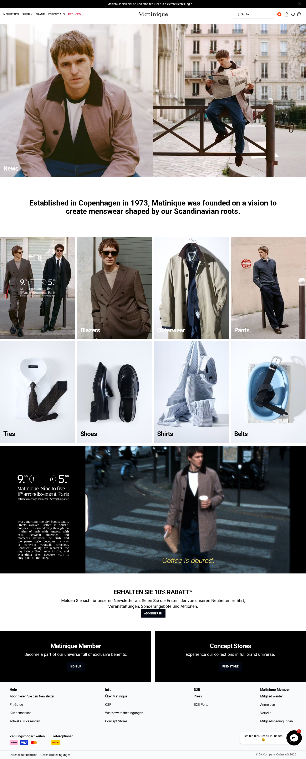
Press (198, 696)
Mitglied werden (272, 696)
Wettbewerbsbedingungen (124, 713)
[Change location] (279, 14)
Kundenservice (20, 713)
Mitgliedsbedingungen (276, 721)
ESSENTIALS (56, 14)
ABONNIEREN (153, 613)
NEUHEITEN (11, 14)
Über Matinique (116, 696)
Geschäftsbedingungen (55, 755)
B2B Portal (201, 705)
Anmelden (267, 705)
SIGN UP (75, 666)
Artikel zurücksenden (25, 721)
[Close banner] (299, 4)
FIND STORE (230, 666)
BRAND (40, 14)
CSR (108, 705)
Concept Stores (116, 721)
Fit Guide (16, 705)
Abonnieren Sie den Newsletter (32, 696)
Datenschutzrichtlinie (23, 755)
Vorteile (265, 713)
